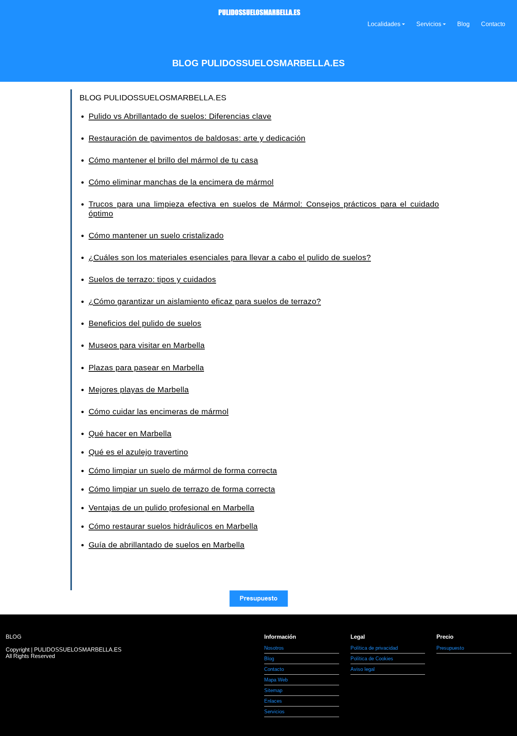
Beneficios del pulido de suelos (145, 323)
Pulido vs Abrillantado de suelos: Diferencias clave (180, 116)
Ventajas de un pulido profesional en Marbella (171, 507)
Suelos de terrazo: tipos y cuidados (152, 279)
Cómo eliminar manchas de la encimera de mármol (181, 182)
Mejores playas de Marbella (139, 389)
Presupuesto (450, 648)
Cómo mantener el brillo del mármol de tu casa (173, 160)
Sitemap (273, 690)
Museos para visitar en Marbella (147, 345)
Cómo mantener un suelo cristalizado (156, 235)
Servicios (428, 24)
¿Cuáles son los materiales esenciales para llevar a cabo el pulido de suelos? (230, 257)
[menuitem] (301, 648)
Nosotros (274, 648)
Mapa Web (276, 680)
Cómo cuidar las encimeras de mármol (159, 411)
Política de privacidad (374, 648)
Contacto (493, 24)
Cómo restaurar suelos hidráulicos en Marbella (173, 526)
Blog (463, 24)
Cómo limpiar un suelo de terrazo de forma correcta (182, 489)
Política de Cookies (371, 658)
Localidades (384, 24)
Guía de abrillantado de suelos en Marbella (166, 544)
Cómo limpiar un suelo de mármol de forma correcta (183, 470)
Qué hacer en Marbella (130, 433)
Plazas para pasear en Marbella (146, 367)
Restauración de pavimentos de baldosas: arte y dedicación (197, 138)
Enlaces (273, 701)
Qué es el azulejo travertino (138, 452)
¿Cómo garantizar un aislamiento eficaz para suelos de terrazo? (205, 301)
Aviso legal (362, 669)
